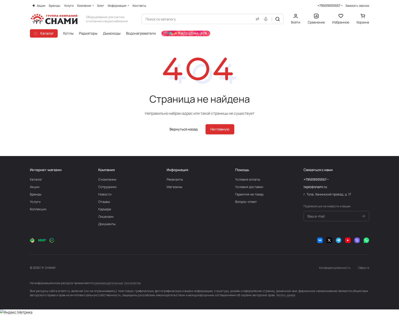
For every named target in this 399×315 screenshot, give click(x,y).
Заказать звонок (357, 6)
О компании (107, 179)
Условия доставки (249, 187)
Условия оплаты (247, 179)
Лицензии (106, 216)
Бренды (35, 194)
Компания (106, 169)
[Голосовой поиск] (267, 19)
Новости (104, 194)
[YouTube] (348, 240)
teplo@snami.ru (315, 187)
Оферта (363, 268)
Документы (106, 224)
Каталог (36, 179)
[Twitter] (329, 240)
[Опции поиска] (256, 19)
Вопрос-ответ (246, 201)
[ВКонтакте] (320, 240)
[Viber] (357, 240)
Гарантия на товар (249, 194)
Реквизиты (175, 179)
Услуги (35, 201)
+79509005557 (328, 5)
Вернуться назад (184, 129)
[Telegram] (338, 240)
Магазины (174, 187)
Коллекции (38, 209)
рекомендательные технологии (117, 283)
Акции (34, 187)
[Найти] (277, 19)
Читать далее (285, 295)
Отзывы (104, 201)
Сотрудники (107, 187)
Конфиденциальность (335, 268)
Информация (177, 169)
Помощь (242, 169)
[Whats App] (366, 240)
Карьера (104, 209)
